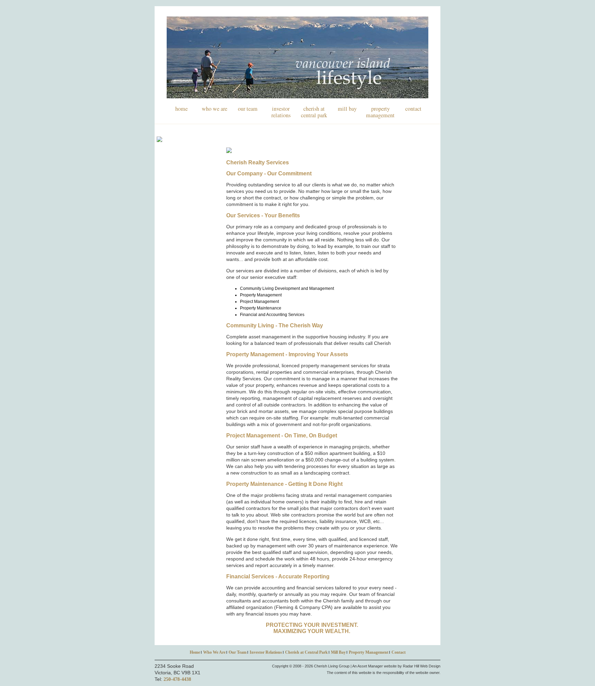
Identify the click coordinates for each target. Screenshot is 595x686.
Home (181, 108)
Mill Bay (347, 108)
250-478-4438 (177, 679)
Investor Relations (281, 112)
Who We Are (214, 108)
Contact (413, 108)
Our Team (248, 108)
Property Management (380, 112)
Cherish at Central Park (314, 112)
